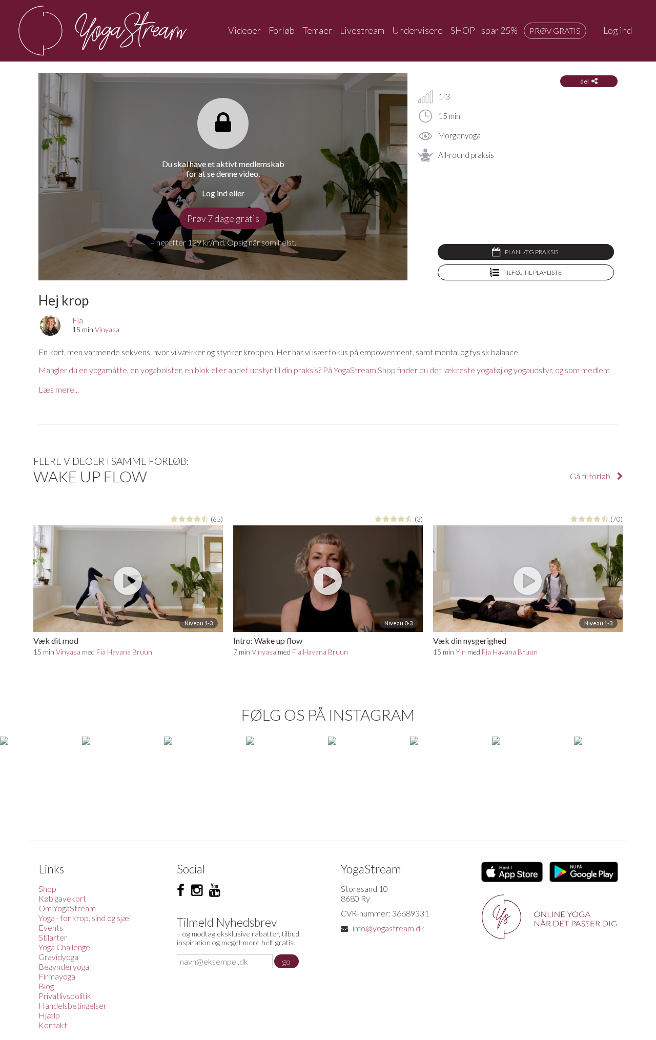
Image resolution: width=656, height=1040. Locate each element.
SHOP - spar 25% (484, 30)
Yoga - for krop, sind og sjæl (84, 918)
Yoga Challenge (64, 947)
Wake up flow (90, 476)
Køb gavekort (62, 898)
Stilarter (52, 937)
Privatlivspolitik (64, 996)
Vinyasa (107, 329)
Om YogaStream (67, 908)
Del (584, 81)
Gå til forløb (591, 476)
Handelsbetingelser (72, 1005)
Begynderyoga (63, 966)
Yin (461, 651)
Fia (77, 320)
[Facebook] (180, 890)
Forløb (282, 30)
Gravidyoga (58, 957)
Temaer (317, 30)
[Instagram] (196, 890)
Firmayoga (56, 976)
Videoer (244, 30)
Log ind (617, 30)
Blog (46, 986)
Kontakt (52, 1025)
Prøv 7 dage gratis (223, 218)
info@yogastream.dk (388, 928)
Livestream (362, 30)
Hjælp (49, 1015)
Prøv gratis (555, 30)
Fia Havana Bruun (124, 651)
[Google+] (214, 890)
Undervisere (417, 30)
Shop (47, 888)
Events (50, 927)
